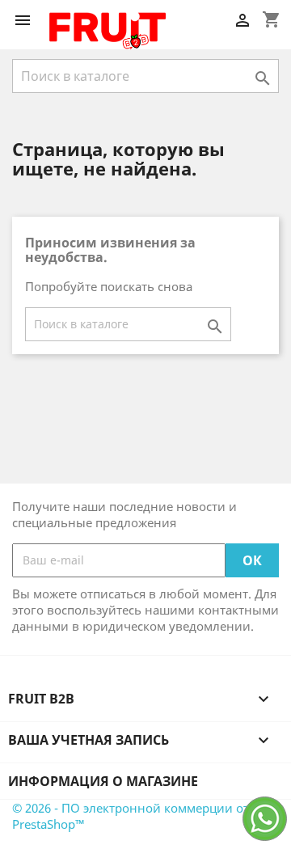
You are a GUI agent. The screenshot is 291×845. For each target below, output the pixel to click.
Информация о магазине (103, 781)
